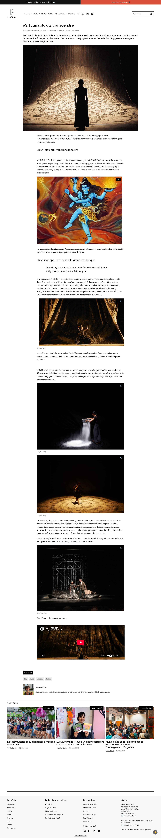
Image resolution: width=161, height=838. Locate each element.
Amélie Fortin (11, 748)
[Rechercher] (151, 14)
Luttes (93, 708)
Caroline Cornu (61, 748)
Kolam (68, 524)
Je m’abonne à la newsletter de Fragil (39, 2)
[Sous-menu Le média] (31, 13)
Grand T (39, 679)
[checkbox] (155, 832)
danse (32, 679)
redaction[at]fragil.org (131, 825)
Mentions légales (80, 836)
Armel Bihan (110, 751)
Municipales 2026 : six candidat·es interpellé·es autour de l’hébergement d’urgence (124, 744)
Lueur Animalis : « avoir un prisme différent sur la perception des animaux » (80, 743)
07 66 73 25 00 (129, 813)
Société (99, 708)
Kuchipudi (50, 353)
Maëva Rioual (34, 30)
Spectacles (28, 672)
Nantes (48, 679)
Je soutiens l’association (119, 2)
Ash (25, 679)
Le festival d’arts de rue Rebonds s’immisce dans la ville (31, 743)
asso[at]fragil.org (129, 816)
